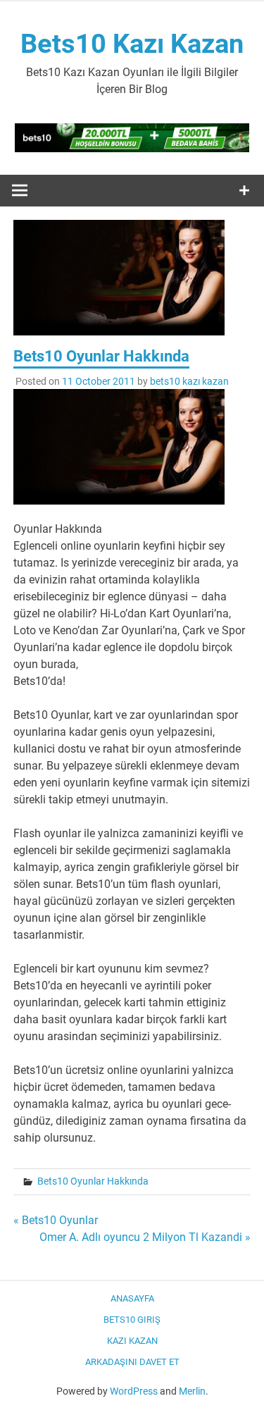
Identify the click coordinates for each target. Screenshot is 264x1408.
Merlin (192, 1391)
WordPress (134, 1391)
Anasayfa (132, 1298)
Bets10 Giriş (132, 1319)
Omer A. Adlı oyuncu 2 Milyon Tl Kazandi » (145, 1237)
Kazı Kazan (132, 1340)
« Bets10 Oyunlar (55, 1220)
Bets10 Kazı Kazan (132, 43)
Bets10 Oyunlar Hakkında (93, 1181)
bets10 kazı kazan (189, 381)
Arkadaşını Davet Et (132, 1362)
